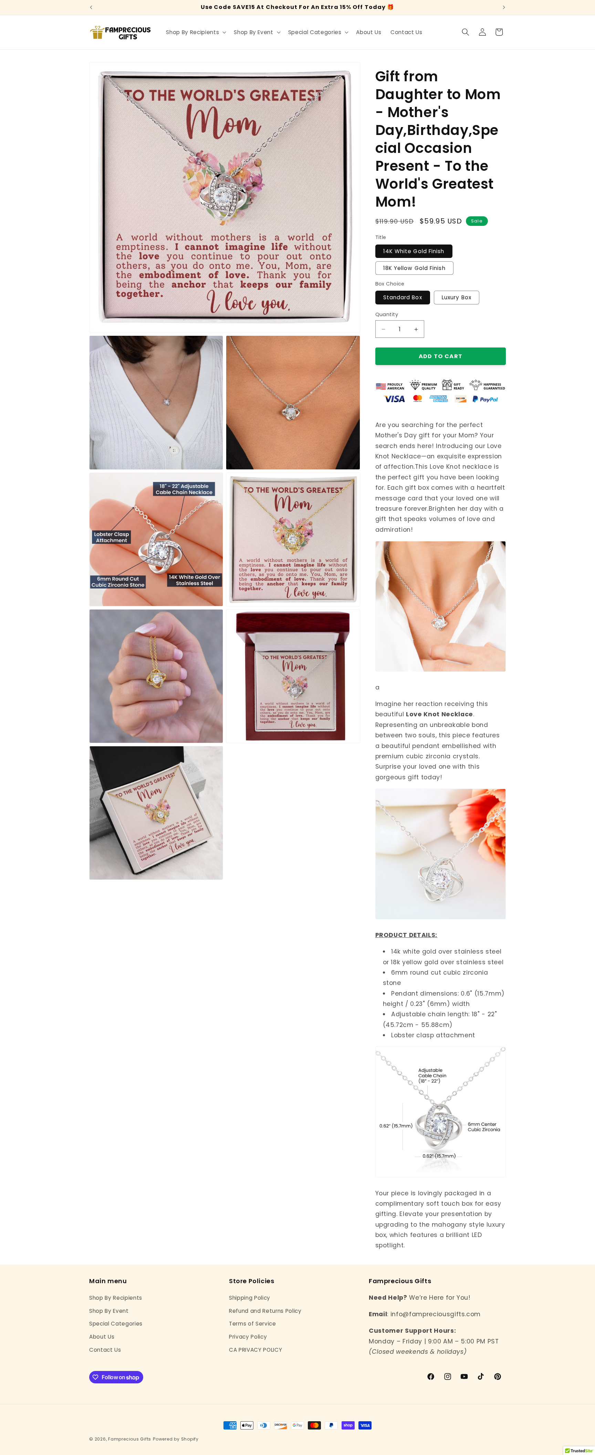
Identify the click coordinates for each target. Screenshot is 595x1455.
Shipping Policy (249, 1297)
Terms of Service (252, 1323)
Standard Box (402, 297)
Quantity (386, 314)
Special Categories (116, 1323)
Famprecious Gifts (129, 1439)
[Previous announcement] (91, 7)
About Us (101, 1336)
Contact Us (105, 1349)
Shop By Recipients (115, 1297)
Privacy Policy (248, 1336)
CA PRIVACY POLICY (255, 1349)
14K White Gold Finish (414, 251)
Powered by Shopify (176, 1439)
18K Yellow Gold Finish (414, 268)
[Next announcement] (504, 7)
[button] (195, 32)
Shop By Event (109, 1310)
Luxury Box (456, 297)
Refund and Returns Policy (265, 1310)
